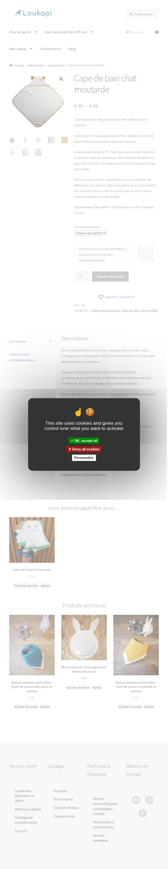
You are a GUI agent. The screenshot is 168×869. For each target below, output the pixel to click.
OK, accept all (85, 441)
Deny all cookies (85, 449)
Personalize (84, 458)
